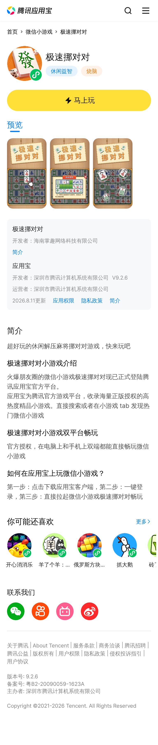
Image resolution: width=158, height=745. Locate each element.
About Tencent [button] (51, 645)
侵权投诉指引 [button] (126, 653)
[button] (29, 10)
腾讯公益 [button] (17, 653)
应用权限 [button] (63, 300)
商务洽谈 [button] (109, 645)
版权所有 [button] (43, 653)
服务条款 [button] (84, 645)
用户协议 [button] (17, 661)
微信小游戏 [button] (39, 31)
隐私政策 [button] (92, 300)
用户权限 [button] (69, 653)
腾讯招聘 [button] (135, 645)
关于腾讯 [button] (17, 645)
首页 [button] (12, 31)
